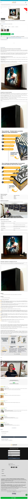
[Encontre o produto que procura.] (26, 5)
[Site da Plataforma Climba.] (14, 493)
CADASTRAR (14, 458)
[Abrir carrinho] (26, 2)
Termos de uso (12, 456)
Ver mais (1, 357)
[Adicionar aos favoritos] (1, 8)
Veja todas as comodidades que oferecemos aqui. (11, 328)
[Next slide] (26, 12)
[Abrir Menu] (1, 2)
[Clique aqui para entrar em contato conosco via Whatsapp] (26, 495)
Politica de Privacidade (15, 456)
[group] (14, 445)
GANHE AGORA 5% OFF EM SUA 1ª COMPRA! (14, 448)
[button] (11, 19)
